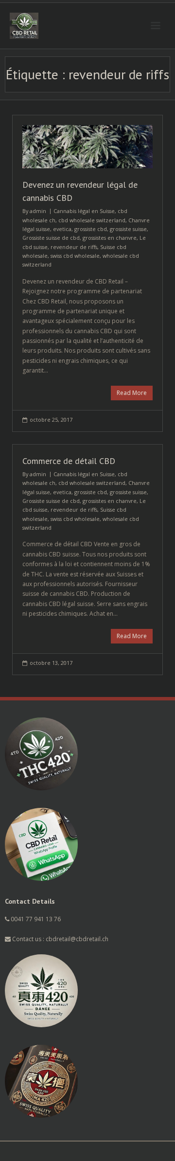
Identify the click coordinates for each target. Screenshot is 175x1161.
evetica (62, 228)
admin (38, 210)
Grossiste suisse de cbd (51, 237)
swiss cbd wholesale (75, 255)
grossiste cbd (90, 228)
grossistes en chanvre (110, 237)
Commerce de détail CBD (68, 460)
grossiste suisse (128, 228)
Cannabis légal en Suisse (84, 210)
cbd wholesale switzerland (91, 220)
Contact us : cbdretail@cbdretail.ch (59, 939)
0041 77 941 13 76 (36, 919)
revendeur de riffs (74, 246)
